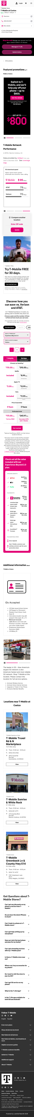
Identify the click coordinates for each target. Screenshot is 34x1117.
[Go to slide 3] (23, 138)
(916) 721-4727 (13, 872)
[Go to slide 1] (7, 138)
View (17, 764)
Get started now (11, 284)
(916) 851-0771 (13, 811)
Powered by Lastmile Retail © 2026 (17, 1114)
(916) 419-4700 (14, 753)
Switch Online (17, 52)
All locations (9, 61)
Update (17, 230)
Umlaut (20, 158)
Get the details (17, 98)
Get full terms (17, 104)
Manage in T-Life (17, 47)
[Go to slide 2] (15, 138)
